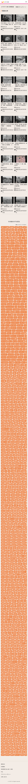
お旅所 (22, 256)
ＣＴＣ (20, 235)
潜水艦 (9, 601)
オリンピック (4, 256)
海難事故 (11, 593)
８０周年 (3, 235)
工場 (12, 484)
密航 (25, 463)
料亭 (17, 518)
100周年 (20, 227)
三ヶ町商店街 (16, 365)
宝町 (12, 460)
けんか (16, 275)
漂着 (2, 601)
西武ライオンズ (14, 662)
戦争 (12, 511)
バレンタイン (20, 325)
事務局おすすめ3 (19, 378)
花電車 (23, 648)
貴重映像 (19, 677)
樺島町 (11, 569)
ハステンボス (13, 320)
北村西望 (16, 412)
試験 (22, 669)
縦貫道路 (3, 643)
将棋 (8, 468)
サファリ (3, 283)
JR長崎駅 (15, 237)
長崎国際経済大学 (21, 709)
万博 (2, 365)
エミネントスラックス (22, 251)
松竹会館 (3, 563)
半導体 (17, 415)
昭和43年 (24, 537)
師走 (16, 487)
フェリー (9, 333)
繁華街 (8, 643)
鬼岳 (26, 749)
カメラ (15, 261)
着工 (2, 622)
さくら (20, 280)
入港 (12, 402)
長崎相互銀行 (15, 717)
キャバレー (15, 264)
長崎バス (3, 707)
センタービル (4, 296)
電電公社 (18, 738)
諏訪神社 (8, 672)
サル (12, 283)
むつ (12, 351)
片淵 (12, 606)
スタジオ (20, 290)
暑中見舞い (12, 550)
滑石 (8, 598)
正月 (6, 571)
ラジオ (21, 354)
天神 (11, 455)
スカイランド (23, 288)
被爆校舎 (10, 656)
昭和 (24, 532)
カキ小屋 (3, 259)
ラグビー (16, 354)
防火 (19, 730)
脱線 (9, 646)
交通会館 (3, 383)
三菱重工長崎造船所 (18, 367)
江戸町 (25, 579)
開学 (19, 728)
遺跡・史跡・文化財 (5, 691)
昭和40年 (3, 537)
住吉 (18, 386)
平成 (15, 489)
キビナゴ (10, 264)
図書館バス (22, 428)
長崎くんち (4, 704)
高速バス (16, 749)
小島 (2, 471)
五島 (8, 381)
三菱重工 (11, 367)
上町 (11, 370)
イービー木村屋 (18, 245)
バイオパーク (10, 317)
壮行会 (6, 439)
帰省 (20, 487)
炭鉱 (10, 603)
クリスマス (21, 272)
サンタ (24, 283)
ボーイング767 (4, 341)
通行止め (11, 685)
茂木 (7, 651)
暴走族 (17, 550)
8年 (7, 235)
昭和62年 (24, 545)
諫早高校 (8, 675)
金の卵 (10, 696)
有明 (25, 550)
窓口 (6, 632)
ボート (10, 341)
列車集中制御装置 (5, 410)
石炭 (7, 624)
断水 (20, 518)
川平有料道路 (18, 481)
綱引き (21, 640)
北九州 (12, 412)
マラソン (3, 349)
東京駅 (3, 558)
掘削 (20, 513)
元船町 (21, 399)
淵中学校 (3, 595)
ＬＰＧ (23, 237)
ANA (17, 235)
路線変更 (22, 680)
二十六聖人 (4, 381)
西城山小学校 (9, 659)
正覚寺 (15, 571)
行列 (16, 654)
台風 (6, 423)
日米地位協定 (9, 526)
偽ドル (22, 397)
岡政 (2, 476)
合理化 (20, 423)
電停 (21, 736)
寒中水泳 (3, 465)
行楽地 (25, 654)
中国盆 (18, 373)
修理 (12, 397)
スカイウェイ (8, 288)
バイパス (20, 317)
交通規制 (8, 383)
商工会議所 (4, 426)
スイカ (3, 288)
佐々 (12, 389)
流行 (9, 585)
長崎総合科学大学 (18, 722)
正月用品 (11, 571)
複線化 (24, 656)
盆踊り (20, 616)
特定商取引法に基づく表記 (7, 769)
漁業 (19, 598)
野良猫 (3, 696)
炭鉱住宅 (14, 603)
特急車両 (9, 609)
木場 (18, 553)
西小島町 (15, 659)
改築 (2, 516)
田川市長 (11, 614)
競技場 (3, 635)
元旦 (9, 399)
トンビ (8, 312)
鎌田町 (10, 701)
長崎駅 (25, 725)
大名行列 (6, 444)
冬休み (5, 407)
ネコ (15, 314)
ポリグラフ (4, 346)
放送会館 (14, 516)
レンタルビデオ (5, 362)
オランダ (25, 253)
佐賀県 (22, 394)
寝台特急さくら (18, 465)
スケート (3, 290)
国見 (16, 431)
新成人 (12, 521)
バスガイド (7, 320)
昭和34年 (8, 534)
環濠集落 (14, 611)
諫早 (12, 672)
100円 (16, 227)
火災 (25, 601)
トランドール (9, 309)
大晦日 (20, 447)
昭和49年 (18, 540)
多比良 (13, 442)
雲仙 (5, 736)
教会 (18, 516)
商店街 (8, 426)
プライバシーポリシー (6, 774)
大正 (25, 450)
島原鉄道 (10, 479)
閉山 (8, 728)
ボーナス (14, 341)
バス (2, 320)
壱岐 (10, 439)
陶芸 (10, 733)
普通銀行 (3, 550)
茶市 (11, 651)
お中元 (18, 256)
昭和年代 (10, 548)
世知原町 (3, 373)
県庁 (21, 619)
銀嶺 (17, 699)
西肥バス (22, 664)
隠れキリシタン (15, 733)
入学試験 (7, 402)
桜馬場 (9, 566)
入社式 (15, 402)
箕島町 (18, 635)
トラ (16, 306)
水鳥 (15, 579)
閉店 (12, 728)
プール (14, 330)
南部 (11, 418)
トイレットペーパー (9, 306)
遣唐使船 (23, 688)
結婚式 (8, 640)
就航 (9, 473)
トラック (3, 309)
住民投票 (7, 389)
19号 (13, 230)
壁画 (2, 439)
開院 (11, 730)
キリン (8, 267)
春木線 (17, 532)
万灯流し (11, 365)
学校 (23, 457)
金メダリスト (15, 696)
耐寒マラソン (22, 643)
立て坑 (9, 632)
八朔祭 (8, 404)
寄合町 (17, 463)
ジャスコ (11, 285)
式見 (25, 503)
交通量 (13, 383)
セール (11, 293)
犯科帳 (14, 609)
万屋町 (6, 365)
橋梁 (17, 569)
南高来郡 (15, 418)
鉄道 (9, 699)
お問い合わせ (4, 776)
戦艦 (15, 511)
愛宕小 (25, 508)
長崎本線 (21, 715)
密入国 (21, 463)
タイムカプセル (5, 301)
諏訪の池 (3, 672)
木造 (21, 553)
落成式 (25, 651)
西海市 (3, 664)
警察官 (19, 675)
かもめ (19, 261)
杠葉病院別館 (13, 556)
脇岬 (2, 646)
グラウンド (9, 269)
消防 (19, 593)
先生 (25, 399)
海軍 (2, 593)
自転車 (23, 646)
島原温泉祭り (4, 479)
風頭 (2, 741)
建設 (18, 503)
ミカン (13, 349)
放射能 (9, 516)
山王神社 (21, 473)
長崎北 (13, 707)
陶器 (2, 733)
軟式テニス (12, 683)
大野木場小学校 (21, 452)
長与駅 (22, 701)
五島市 (12, 381)
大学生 (25, 444)
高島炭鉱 (16, 746)
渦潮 (22, 595)
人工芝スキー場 (19, 383)
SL (8, 240)
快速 (6, 508)
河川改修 (7, 582)
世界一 (19, 370)
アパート (12, 243)
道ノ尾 (8, 688)
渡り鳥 (18, 595)
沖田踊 (3, 582)
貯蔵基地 (14, 677)
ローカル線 (11, 362)
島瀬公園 (23, 479)
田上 (6, 614)
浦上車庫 (22, 587)
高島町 (20, 746)
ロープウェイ (17, 362)
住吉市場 (22, 386)
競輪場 (10, 635)
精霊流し (8, 638)
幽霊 (20, 500)
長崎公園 (8, 707)
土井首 (8, 434)
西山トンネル (24, 659)
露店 (22, 738)
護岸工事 (24, 675)
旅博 (12, 524)
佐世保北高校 (4, 391)
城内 (23, 436)
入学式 (3, 402)
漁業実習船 (24, 598)
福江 (22, 627)
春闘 (21, 532)
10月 (24, 227)
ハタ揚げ (3, 322)
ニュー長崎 (10, 314)
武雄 (19, 571)
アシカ (3, 243)
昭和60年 (8, 545)
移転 (5, 630)
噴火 (25, 426)
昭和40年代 (9, 537)
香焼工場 (6, 744)
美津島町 (12, 643)
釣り (6, 699)
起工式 (9, 680)
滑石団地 (12, 598)
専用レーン (4, 468)
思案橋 (13, 508)
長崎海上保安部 (5, 717)
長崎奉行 (14, 712)
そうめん (25, 296)
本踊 (6, 556)
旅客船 (15, 524)
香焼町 (11, 744)
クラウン (3, 269)
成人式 (8, 511)
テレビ (3, 306)
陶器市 (6, 733)
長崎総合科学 (10, 722)
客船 (23, 460)
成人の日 (3, 511)
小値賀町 (24, 468)
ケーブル (7, 275)
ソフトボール (4, 298)
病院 (23, 614)
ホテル (17, 344)
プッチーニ (18, 333)
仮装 (2, 386)
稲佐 (11, 630)
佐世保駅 (17, 394)
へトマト (20, 338)
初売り (15, 410)
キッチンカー (4, 264)
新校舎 (16, 521)
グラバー (14, 269)
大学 (22, 444)
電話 (7, 738)
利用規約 (3, 766)
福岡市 (8, 627)
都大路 (24, 691)
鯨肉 (12, 752)
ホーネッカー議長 (21, 341)
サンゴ (20, 283)
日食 (14, 526)
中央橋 (23, 373)
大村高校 (8, 450)
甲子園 (19, 614)
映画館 (6, 532)
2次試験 (3, 232)
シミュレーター (5, 285)
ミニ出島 (3, 351)
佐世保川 (22, 391)
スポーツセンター (5, 293)
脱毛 (6, 646)
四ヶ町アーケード (5, 428)
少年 (2, 473)
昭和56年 (23, 542)
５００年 (18, 232)
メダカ (16, 351)
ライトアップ (10, 354)
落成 (21, 651)
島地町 (19, 479)
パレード (7, 325)
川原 (13, 481)
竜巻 (21, 632)
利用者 (23, 410)
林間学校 (11, 563)
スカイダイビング (16, 288)
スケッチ (8, 290)
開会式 (15, 728)
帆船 (13, 487)
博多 (19, 418)
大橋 (12, 450)
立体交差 (14, 632)
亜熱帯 (24, 381)
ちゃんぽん (9, 304)
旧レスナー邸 (19, 526)
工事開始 (7, 484)
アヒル (21, 243)
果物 (16, 563)
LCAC (20, 237)
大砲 (16, 452)
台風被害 (16, 423)
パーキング (4, 317)
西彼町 (8, 662)
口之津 (3, 423)
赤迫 (6, 680)
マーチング (23, 346)
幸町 (12, 500)
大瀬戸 (8, 452)
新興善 (23, 521)
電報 (25, 736)
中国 (11, 373)
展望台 (17, 473)
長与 (14, 701)
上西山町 (15, 370)
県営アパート (7, 619)
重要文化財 (7, 693)
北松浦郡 (21, 412)
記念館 (10, 669)
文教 (6, 518)
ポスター (8, 344)
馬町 (17, 744)
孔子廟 (15, 457)
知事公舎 (15, 622)
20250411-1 (20, 230)
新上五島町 (24, 518)
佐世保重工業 (11, 394)
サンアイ (16, 283)
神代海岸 (23, 624)
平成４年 (22, 492)
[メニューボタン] (26, 2)
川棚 (23, 481)
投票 (2, 513)
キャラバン (21, 264)
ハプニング (22, 322)
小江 (6, 471)
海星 (17, 590)
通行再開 (6, 685)
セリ (23, 293)
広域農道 (24, 500)
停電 (18, 397)
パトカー (8, 322)
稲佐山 (15, 630)
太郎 (14, 455)
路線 (13, 680)
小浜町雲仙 (24, 471)
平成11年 (24, 489)
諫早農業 (3, 675)
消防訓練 (23, 593)
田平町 (15, 614)
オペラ (10, 253)
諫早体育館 (17, 672)
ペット (8, 338)
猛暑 (21, 609)
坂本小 (7, 436)
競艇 (6, 635)
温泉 (26, 595)
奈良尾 (21, 455)
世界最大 (24, 370)
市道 (2, 487)
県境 (17, 619)
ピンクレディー (8, 330)
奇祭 (17, 455)
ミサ (21, 349)
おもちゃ (20, 253)
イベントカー (4, 248)
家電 (10, 463)
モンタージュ (21, 351)
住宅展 (3, 389)
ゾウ (21, 296)
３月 (7, 232)
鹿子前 (3, 754)
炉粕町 (3, 603)
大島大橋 (3, 447)
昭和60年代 (14, 545)
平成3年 (17, 492)
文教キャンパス (11, 518)
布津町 (9, 487)
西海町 (18, 664)
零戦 (18, 736)
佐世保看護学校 (5, 394)
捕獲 (10, 513)
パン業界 (7, 328)
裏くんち (19, 656)
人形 (24, 383)
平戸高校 (13, 497)
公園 (20, 404)
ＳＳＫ (12, 240)
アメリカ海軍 (4, 245)
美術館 (17, 643)
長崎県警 (13, 720)
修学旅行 (7, 397)
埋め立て (16, 436)
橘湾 (26, 569)
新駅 (8, 524)
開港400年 (4, 730)
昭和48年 (13, 540)
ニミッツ (17, 312)
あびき (17, 243)
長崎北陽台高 (18, 707)
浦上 (8, 587)
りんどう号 (14, 359)
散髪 (25, 516)
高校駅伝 (8, 749)
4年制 (11, 232)
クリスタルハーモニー (13, 272)
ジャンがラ (16, 285)
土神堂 (19, 434)
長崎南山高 (4, 709)
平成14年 (3, 492)
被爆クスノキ (4, 656)
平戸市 (8, 497)
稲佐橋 (19, 630)
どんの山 (3, 312)
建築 (15, 503)
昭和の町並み (4, 548)
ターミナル (10, 298)
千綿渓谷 (12, 415)
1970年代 (3, 230)
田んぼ (3, 614)
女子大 (25, 455)
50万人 (22, 232)
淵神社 (8, 595)
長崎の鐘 (18, 704)
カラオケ (24, 261)
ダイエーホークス (17, 298)
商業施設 (16, 426)
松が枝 (12, 561)
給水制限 (12, 640)
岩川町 (10, 476)
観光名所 (6, 667)
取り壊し (18, 420)
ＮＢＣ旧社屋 (4, 240)
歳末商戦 (22, 574)
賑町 (23, 677)
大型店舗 (17, 444)
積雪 (23, 630)
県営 (2, 619)
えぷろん (15, 251)
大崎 (12, 447)
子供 (6, 457)
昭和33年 (3, 534)
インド (21, 248)
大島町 (8, 447)
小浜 (9, 471)
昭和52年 (3, 542)
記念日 (6, 669)
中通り (18, 375)
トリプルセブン (16, 309)
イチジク (24, 245)
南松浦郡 (3, 418)
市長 (6, 487)
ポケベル (3, 344)
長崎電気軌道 (20, 725)
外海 (9, 442)
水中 (16, 577)
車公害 (3, 683)
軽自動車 (21, 683)
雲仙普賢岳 (14, 736)
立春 (18, 632)
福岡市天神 (13, 627)
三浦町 (3, 367)
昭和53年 (8, 542)
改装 (6, 516)
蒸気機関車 (4, 654)
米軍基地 (3, 638)
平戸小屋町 (4, 497)
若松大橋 (3, 651)
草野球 (14, 651)
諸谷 (12, 675)
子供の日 (11, 457)
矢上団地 (10, 622)
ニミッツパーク (24, 312)
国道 (23, 431)
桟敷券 (13, 566)
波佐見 (16, 582)
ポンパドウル (16, 346)
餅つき (23, 741)
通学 (2, 685)
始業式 (3, 457)
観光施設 (11, 667)
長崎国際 (14, 709)
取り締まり (24, 420)
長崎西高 (3, 725)
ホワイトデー (10, 346)
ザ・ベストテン (10, 280)
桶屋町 (21, 566)
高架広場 (25, 746)
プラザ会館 (24, 333)
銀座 (21, 699)
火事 (18, 601)
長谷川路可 (4, 728)
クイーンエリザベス (15, 267)
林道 (7, 563)
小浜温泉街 (14, 471)
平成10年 (19, 489)
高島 (12, 746)
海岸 (14, 590)
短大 (19, 622)
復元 (2, 508)
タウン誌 (11, 301)
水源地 (3, 579)
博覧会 (23, 418)
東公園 (7, 558)
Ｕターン (20, 240)
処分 (12, 407)
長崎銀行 (14, 725)
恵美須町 (17, 508)
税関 (8, 630)
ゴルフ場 (7, 277)
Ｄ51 (24, 235)
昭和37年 (23, 534)
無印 (23, 603)
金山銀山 (21, 696)
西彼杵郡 (3, 662)
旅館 (19, 524)
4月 (14, 232)
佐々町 (15, 389)
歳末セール (17, 574)
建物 (12, 503)
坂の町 (3, 436)
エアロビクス (9, 251)
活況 (6, 585)
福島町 (18, 627)
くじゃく (22, 267)
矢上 (6, 622)
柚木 (24, 563)
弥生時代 (24, 505)
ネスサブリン (20, 314)
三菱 (6, 367)
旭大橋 (22, 529)
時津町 (19, 548)
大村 (24, 447)
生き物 (18, 611)
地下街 (23, 434)
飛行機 (6, 741)
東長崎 (8, 561)
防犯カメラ (23, 730)
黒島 (26, 754)
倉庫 (15, 397)
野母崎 (17, 693)
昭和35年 (13, 534)
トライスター (20, 306)
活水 (2, 585)
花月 (13, 648)
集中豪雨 (21, 733)
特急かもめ (4, 609)
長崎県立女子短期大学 (6, 720)
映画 (2, 532)
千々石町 (7, 415)
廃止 (2, 503)
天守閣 (3, 455)
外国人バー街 (4, 442)
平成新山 (22, 495)
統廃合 (17, 640)
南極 (7, 418)
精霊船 (13, 638)
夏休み (25, 439)
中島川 (3, 375)
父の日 (8, 606)
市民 (26, 484)
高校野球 (3, 749)
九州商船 (3, 378)
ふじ (13, 333)
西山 (19, 659)
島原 (14, 476)
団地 (17, 428)
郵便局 (20, 691)
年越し (8, 500)
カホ (6, 261)
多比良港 (17, 442)
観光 (2, 667)
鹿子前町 (7, 754)
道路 (12, 688)
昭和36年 (18, 534)
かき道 (8, 259)
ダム (15, 301)
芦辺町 (7, 648)
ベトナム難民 (14, 338)
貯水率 (9, 677)
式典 (21, 503)
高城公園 (3, 746)
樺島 (7, 569)
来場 (18, 556)
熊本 (5, 606)
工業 (15, 484)
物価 (23, 606)
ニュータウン (4, 314)
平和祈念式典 (10, 489)
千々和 (3, 415)
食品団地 (15, 741)
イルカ (9, 248)
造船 (16, 685)
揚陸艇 (23, 513)
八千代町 (3, 404)
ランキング (4, 357)
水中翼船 (20, 577)
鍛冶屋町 (5, 701)
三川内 (22, 365)
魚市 (2, 752)
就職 (6, 473)
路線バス (17, 680)
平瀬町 (18, 497)
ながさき (12, 312)
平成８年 (3, 495)
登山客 (6, 616)
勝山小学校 (7, 412)
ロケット (23, 362)
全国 (22, 402)
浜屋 (21, 585)
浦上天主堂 (13, 587)
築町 (22, 635)
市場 (18, 484)
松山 (16, 561)
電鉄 (14, 738)
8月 (10, 235)
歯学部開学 (11, 574)
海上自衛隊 (9, 590)
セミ (20, 293)
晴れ (7, 550)
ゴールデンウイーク (23, 275)
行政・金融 (20, 654)
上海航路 (6, 370)
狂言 (17, 609)
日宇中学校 (24, 524)
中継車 (10, 375)
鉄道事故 (13, 699)
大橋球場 (16, 450)
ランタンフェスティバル (12, 357)
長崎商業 (9, 709)
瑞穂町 (6, 611)
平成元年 (17, 495)
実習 (20, 460)
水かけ (3, 577)
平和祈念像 (4, 489)
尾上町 (13, 473)
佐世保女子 (10, 391)
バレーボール (13, 325)
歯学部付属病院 (5, 574)
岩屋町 (6, 476)
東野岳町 (3, 561)
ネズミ (25, 314)
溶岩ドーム (4, 598)
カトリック (23, 259)
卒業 (21, 415)
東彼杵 (23, 558)
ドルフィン (23, 309)
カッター (17, 259)
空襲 (2, 632)
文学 (2, 518)
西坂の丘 (3, 659)
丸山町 (23, 375)
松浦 (23, 561)
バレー (3, 325)
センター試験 (10, 296)
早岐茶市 (9, 529)
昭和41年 (14, 537)
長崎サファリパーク (11, 704)
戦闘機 (18, 511)
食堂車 (19, 741)
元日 (6, 399)
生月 (22, 611)
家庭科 (3, 463)
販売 (2, 677)
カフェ (3, 261)
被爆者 (14, 656)
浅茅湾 (17, 585)
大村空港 (3, 450)
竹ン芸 (14, 635)
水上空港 (7, 577)
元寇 (2, 399)
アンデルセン (10, 245)
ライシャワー (4, 354)
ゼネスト (16, 293)
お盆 (26, 256)
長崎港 (10, 717)
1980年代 (8, 230)
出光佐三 (16, 407)
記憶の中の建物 (16, 669)
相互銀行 (25, 616)
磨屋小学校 (18, 624)
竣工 (25, 632)
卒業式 (24, 415)
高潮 (12, 749)
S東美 (16, 240)
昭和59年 (3, 545)
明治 (26, 529)
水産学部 (11, 579)
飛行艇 (10, 741)
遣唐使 (18, 688)
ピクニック (20, 328)
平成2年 (13, 492)
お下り (14, 256)
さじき (24, 280)
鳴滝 (20, 752)
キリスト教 (4, 267)
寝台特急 (11, 465)
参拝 (6, 420)
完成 (8, 460)
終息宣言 (21, 638)
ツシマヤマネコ (16, 304)
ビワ (2, 330)
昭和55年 (18, 542)
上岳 (2, 370)
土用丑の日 (14, 434)
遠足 (15, 688)
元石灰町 (13, 399)
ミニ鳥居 (8, 351)
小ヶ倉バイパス (18, 468)
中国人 (14, 373)
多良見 (22, 442)
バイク (15, 317)
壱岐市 (13, 439)
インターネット (15, 248)
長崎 (26, 701)
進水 (19, 685)
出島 (21, 407)
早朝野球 (17, 529)
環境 (10, 611)
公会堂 (12, 404)
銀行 (24, 699)
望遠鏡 (11, 553)
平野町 (22, 497)
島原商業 (23, 476)
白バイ (10, 616)
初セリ (11, 410)
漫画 (6, 601)
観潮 (25, 667)
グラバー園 (20, 269)
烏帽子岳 (19, 603)
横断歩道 (3, 569)
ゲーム (12, 275)
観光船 (16, 667)
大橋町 (21, 450)
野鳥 (6, 696)
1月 (16, 230)
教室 (21, 516)
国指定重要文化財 (5, 431)
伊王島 (6, 386)
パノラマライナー (15, 322)
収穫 (14, 420)
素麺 (17, 638)
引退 (20, 505)
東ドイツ (22, 556)
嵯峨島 (7, 481)
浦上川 (18, 587)
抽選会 (6, 513)
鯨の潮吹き (7, 752)
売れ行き (18, 439)
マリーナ (8, 349)
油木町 (12, 582)
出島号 (24, 407)
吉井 (24, 423)
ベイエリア (4, 338)
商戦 (12, 426)
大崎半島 (16, 447)
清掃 (12, 595)
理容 (2, 611)
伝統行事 (14, 386)
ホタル (13, 344)
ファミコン (4, 333)
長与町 (18, 701)
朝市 (15, 553)
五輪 (21, 381)
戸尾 (22, 511)
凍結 (9, 407)
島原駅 (14, 479)
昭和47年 (8, 540)
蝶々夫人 (11, 654)
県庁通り (25, 619)
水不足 (12, 577)
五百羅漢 (16, 381)
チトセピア (4, 304)
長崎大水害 (9, 712)
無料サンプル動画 (5, 227)
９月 (13, 235)
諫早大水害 (23, 672)
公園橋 (23, 404)
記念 (2, 669)
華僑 (18, 651)
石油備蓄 (3, 624)
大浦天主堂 (4, 452)
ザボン (8, 283)
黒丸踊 (22, 754)
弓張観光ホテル (5, 505)
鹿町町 (12, 754)
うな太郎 (3, 251)
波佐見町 (21, 582)
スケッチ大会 (14, 290)
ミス (24, 349)
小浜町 (18, 471)
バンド (3, 328)
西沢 (19, 662)
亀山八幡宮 (9, 378)
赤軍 (2, 680)
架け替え (20, 563)
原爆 (2, 420)
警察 (16, 675)
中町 (6, 375)
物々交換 (19, 606)
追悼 (25, 683)
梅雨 (25, 566)
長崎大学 (3, 712)
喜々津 (21, 426)
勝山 (2, 412)
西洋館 (23, 662)
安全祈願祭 (4, 460)
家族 (6, 463)
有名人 (21, 550)
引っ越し (16, 505)
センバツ (16, 296)
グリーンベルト (5, 272)
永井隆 (21, 579)
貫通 (6, 677)
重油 (2, 693)
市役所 (22, 484)
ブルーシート (13, 336)
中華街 (14, 375)
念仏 (9, 508)
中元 (7, 373)
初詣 (19, 410)
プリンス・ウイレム (5, 336)
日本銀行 (3, 526)
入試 (19, 402)
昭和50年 (23, 540)
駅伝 (23, 744)
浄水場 (13, 585)
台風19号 (11, 423)
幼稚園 (16, 500)
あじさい (7, 243)
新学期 (8, 521)
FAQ (2, 771)
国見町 (19, 431)
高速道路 (21, 749)
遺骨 (12, 691)
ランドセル (20, 357)
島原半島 (18, 476)
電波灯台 (3, 738)
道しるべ (3, 688)
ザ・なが (3, 280)
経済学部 (3, 640)
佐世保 (19, 389)
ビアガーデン (13, 328)
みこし (17, 349)
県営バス (13, 619)
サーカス (16, 280)
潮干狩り (14, 601)
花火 (16, 648)
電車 (11, 738)
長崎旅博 (16, 715)
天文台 (7, 455)
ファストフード (20, 330)
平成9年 (8, 495)
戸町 (26, 511)
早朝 (13, 529)
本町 (2, 556)
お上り (9, 256)
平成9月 (12, 495)
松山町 (19, 561)
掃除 (16, 513)
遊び (22, 685)
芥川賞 (3, 648)
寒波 (7, 465)
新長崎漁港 (4, 524)
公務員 (16, 404)
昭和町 (14, 548)
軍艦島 (7, 683)
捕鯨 (13, 513)
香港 (2, 744)
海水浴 (21, 590)
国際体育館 (4, 434)
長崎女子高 (20, 712)
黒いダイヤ (17, 754)
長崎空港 (23, 720)
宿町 (13, 463)
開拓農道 (23, 728)
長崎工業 (25, 712)
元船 (17, 399)
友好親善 (10, 420)
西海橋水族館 (12, 664)
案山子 (3, 566)
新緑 (20, 521)
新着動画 (11, 227)
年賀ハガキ (4, 500)
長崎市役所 (4, 715)
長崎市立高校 (10, 715)
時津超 (23, 548)
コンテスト (25, 277)
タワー (19, 301)
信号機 (3, 397)
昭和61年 (19, 545)
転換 (17, 683)
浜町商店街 (4, 587)
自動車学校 (14, 646)
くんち (3, 275)
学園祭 (19, 457)
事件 (13, 378)
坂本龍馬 (11, 436)
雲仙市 (8, 736)
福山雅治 (3, 627)
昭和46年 (3, 540)
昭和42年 (19, 537)
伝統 (10, 386)
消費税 (15, 593)
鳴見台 (23, 752)
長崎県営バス (22, 717)
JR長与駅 (3, 237)
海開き (6, 593)
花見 (20, 648)
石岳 (22, 622)
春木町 (13, 532)
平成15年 (8, 492)
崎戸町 (3, 481)
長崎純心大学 (4, 722)
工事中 (3, 484)
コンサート (19, 277)
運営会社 (3, 764)
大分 (2, 444)
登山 (2, 616)
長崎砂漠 (18, 720)
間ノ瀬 (15, 730)
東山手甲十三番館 (13, 558)
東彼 (19, 558)
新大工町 (3, 521)
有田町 (7, 553)
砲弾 (13, 624)
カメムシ (11, 261)
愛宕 (21, 508)
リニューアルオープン (6, 359)
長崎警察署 (9, 725)
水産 (6, 579)
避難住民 (16, 691)
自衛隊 (18, 646)
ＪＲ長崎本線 (9, 237)
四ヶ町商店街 (12, 428)
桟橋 (17, 566)
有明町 (3, 553)
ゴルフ (3, 277)
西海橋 (7, 664)
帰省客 (23, 487)
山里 (26, 473)
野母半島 (12, 693)
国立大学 (11, 431)
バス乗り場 (20, 320)
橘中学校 (21, 569)
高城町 (8, 746)
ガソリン (12, 259)
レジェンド (20, 359)
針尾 (2, 699)
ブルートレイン (21, 336)
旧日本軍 (25, 526)
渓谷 (15, 595)
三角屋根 (25, 367)
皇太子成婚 (15, 616)
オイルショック (5, 253)
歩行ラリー (24, 571)
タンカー (23, 301)
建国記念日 (7, 503)
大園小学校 (12, 444)
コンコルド (13, 277)
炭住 (6, 603)
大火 (12, 452)
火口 (21, 601)
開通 (8, 730)
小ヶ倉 (12, 468)
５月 (26, 232)
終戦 (25, 638)
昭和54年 (13, 542)
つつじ (22, 304)
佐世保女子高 (16, 391)
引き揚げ (11, 505)
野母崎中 (21, 693)
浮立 (2, 590)
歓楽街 (3, 571)
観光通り (21, 667)
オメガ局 (15, 253)
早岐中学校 (4, 529)
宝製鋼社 (16, 460)
